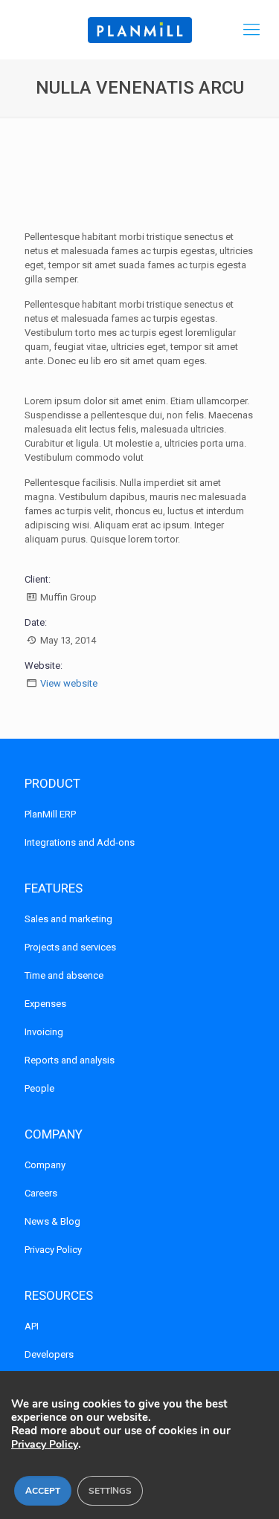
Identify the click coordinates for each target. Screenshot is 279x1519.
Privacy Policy (53, 1249)
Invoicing (44, 1031)
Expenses (45, 1003)
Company (45, 1164)
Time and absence (64, 975)
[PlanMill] (139, 29)
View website (68, 683)
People (39, 1088)
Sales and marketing (68, 918)
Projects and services (70, 947)
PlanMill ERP (50, 814)
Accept (42, 1491)
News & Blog (52, 1221)
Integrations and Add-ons (80, 842)
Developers (49, 1354)
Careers (41, 1193)
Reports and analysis (70, 1060)
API (32, 1326)
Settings (110, 1491)
